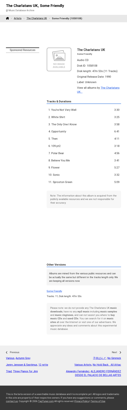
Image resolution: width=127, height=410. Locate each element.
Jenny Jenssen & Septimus (21, 364)
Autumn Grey (23, 358)
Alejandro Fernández (77, 371)
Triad (9, 371)
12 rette (43, 364)
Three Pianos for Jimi (25, 371)
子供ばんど (99, 358)
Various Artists (82, 364)
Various (10, 358)
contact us (12, 401)
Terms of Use (98, 401)
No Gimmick (114, 358)
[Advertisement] (63, 35)
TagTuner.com (46, 401)
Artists (17, 18)
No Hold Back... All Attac (107, 364)
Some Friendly (54, 291)
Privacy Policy (81, 401)
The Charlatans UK (36, 18)
